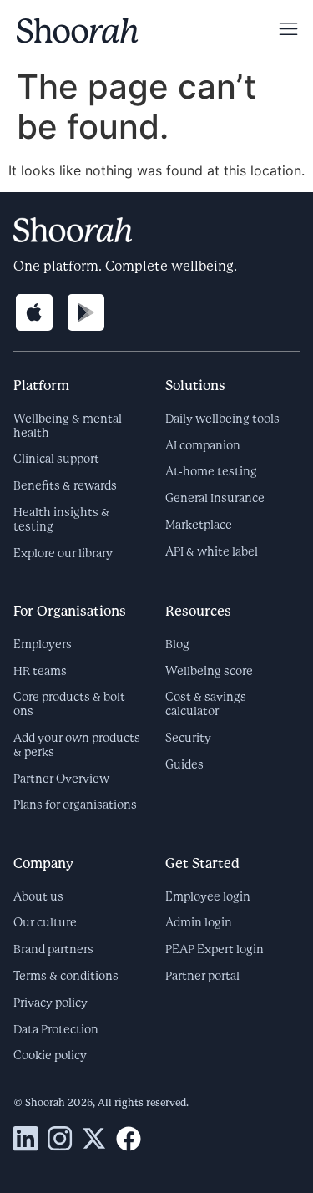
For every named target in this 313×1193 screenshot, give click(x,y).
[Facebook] (128, 1138)
